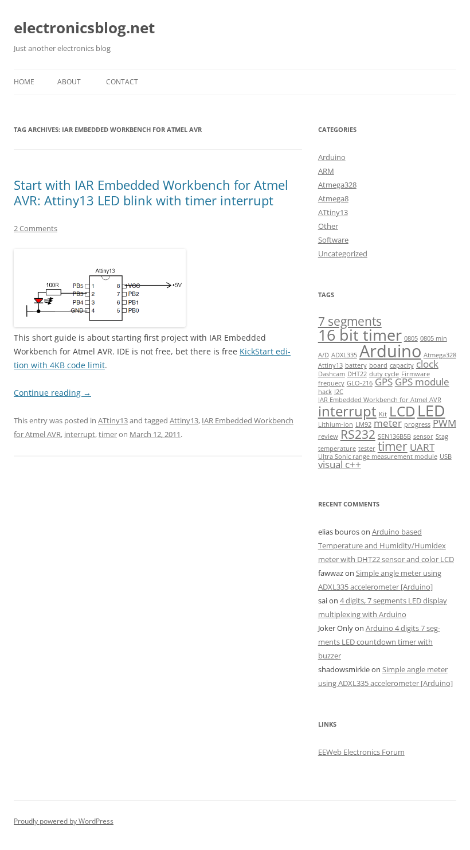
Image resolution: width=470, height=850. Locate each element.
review (328, 436)
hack (325, 392)
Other (328, 226)
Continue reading (52, 392)
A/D (323, 355)
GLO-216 (360, 383)
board (378, 365)
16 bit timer (360, 334)
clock (427, 364)
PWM (444, 423)
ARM (326, 171)
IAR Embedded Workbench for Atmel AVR (379, 400)
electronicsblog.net (84, 27)
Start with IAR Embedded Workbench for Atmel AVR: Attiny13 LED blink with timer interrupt (151, 192)
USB (446, 457)
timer (108, 434)
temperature (337, 449)
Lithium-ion (335, 424)
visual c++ (339, 464)
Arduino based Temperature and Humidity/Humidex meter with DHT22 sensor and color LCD (386, 545)
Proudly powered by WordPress (63, 821)
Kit (383, 414)
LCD (402, 410)
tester (366, 449)
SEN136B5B (394, 436)
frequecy (331, 383)
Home (24, 82)
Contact (122, 82)
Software (333, 240)
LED (431, 410)
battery (356, 365)
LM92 (363, 424)
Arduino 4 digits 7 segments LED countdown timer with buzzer (379, 642)
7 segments (350, 321)
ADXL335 (344, 355)
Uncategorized (342, 253)
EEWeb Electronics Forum (361, 752)
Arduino (332, 157)
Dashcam (331, 374)
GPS (384, 381)
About (69, 82)
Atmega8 (333, 198)
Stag (442, 436)
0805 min (433, 338)
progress (417, 424)
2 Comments (35, 228)
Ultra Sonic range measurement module (377, 457)
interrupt (79, 434)
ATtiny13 (113, 420)
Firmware (415, 374)
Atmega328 (337, 185)
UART (422, 447)
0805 (411, 338)
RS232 (357, 434)
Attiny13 (184, 420)
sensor (423, 436)
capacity (402, 365)
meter (388, 423)
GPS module (422, 381)
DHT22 (357, 374)
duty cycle (384, 374)
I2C (338, 392)
